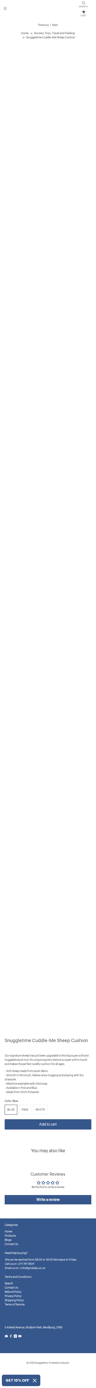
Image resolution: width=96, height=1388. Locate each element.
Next (55, 25)
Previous (43, 25)
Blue (11, 1110)
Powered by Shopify (59, 1363)
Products (10, 1236)
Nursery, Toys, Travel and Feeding (54, 33)
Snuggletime (41, 1363)
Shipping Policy (14, 1300)
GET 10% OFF (17, 1380)
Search (9, 1284)
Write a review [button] (48, 1199)
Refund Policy (13, 1292)
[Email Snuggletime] (6, 1337)
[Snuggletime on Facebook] (10, 1337)
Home (24, 33)
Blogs (8, 1240)
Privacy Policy (13, 1296)
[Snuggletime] (48, 9)
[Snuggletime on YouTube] (19, 1337)
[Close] (35, 1380)
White (40, 1110)
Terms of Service (14, 1305)
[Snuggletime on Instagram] (15, 1337)
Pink (25, 1110)
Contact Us (11, 1244)
